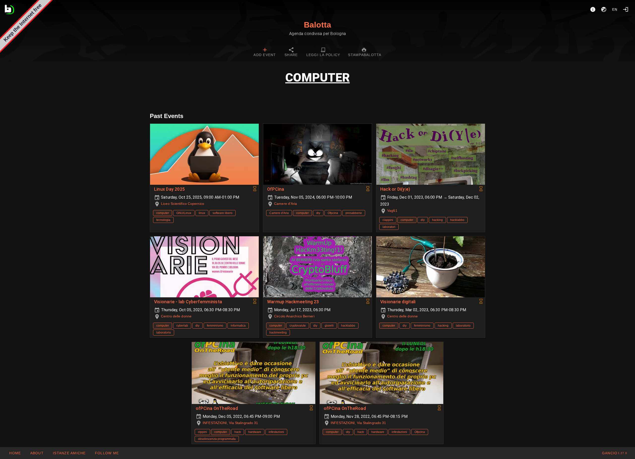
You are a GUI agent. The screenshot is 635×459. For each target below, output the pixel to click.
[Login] (625, 9)
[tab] (265, 52)
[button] (69, 453)
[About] (592, 9)
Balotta (317, 24)
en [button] (615, 9)
